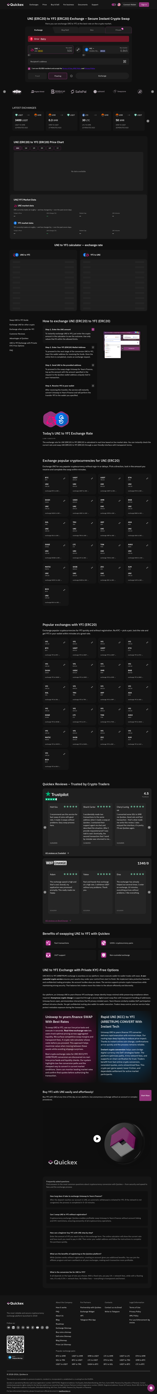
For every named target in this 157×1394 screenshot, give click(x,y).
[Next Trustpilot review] (149, 827)
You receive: (124, 48)
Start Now (145, 1095)
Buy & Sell (55, 4)
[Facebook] (32, 1327)
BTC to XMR (61, 1356)
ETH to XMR (140, 1356)
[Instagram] (42, 1327)
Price (45, 4)
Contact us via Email (113, 1307)
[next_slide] (152, 91)
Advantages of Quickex (19, 338)
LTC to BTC (140, 1364)
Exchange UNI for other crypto (22, 324)
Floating (57, 76)
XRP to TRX (76, 1364)
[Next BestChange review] (149, 892)
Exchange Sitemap (63, 1328)
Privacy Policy (89, 68)
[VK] (28, 1327)
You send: (69, 48)
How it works (61, 1307)
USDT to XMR (77, 1356)
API (81, 1316)
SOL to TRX (60, 1360)
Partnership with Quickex (90, 1307)
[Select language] (119, 4)
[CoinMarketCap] (47, 1327)
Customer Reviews (17, 334)
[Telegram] (8, 1327)
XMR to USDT (93, 1356)
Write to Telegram (112, 1311)
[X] (18, 1327)
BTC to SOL (108, 1364)
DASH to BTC (93, 1364)
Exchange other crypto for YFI (22, 329)
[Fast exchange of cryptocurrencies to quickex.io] (15, 4)
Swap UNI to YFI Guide (19, 320)
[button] (97, 1138)
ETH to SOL (108, 1360)
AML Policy (77, 68)
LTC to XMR (108, 1356)
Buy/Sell (65, 30)
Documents (83, 4)
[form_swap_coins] (78, 49)
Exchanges (34, 4)
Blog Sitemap (61, 1340)
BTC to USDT (77, 1360)
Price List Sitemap (63, 1344)
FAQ (11, 350)
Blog (57, 1320)
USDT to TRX (125, 1360)
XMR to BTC (140, 1360)
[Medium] (23, 1327)
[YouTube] (37, 1327)
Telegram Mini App (88, 1320)
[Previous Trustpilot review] (45, 827)
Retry (43, 39)
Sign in (144, 4)
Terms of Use (67, 68)
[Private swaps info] (122, 29)
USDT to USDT (62, 1364)
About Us (59, 1316)
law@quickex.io (64, 1391)
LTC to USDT (93, 1360)
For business (68, 4)
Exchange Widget (87, 1311)
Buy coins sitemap (63, 1332)
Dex (92, 30)
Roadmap (60, 1324)
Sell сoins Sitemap (63, 1336)
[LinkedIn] (13, 1327)
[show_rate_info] (71, 76)
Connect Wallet (129, 4)
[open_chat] (151, 1388)
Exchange (38, 30)
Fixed (37, 76)
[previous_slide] (4, 91)
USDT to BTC (125, 1364)
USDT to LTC (125, 1356)
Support (95, 4)
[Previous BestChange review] (45, 892)
